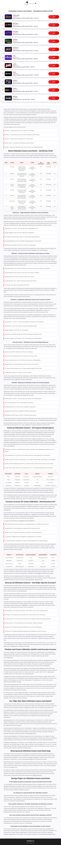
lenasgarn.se (30, 841)
